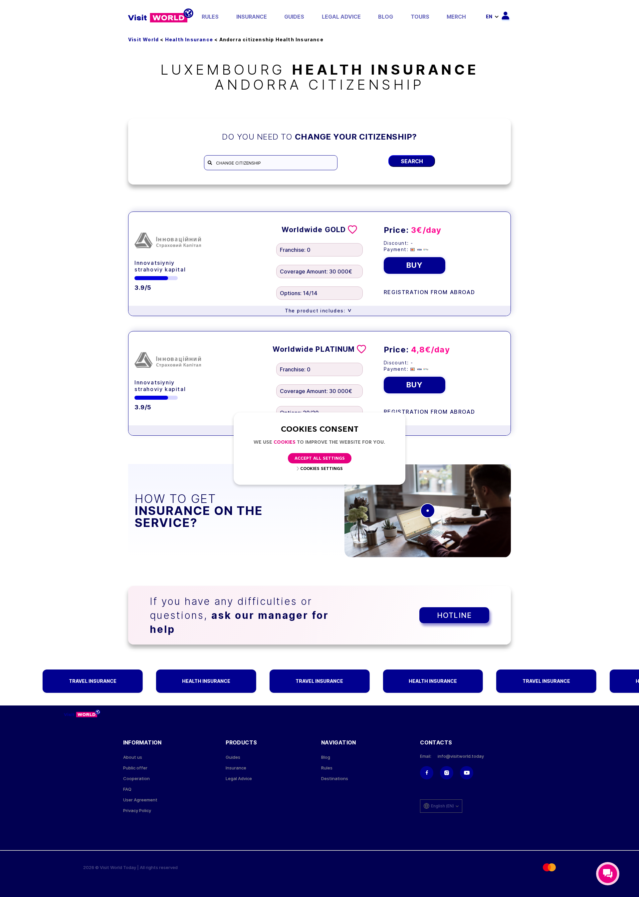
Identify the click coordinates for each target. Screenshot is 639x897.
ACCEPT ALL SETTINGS (320, 458)
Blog (385, 16)
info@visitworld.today (461, 756)
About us (132, 757)
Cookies (285, 442)
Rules (210, 16)
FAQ (127, 789)
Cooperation (136, 778)
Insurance (251, 16)
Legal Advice (341, 16)
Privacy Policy (137, 810)
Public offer (135, 768)
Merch (456, 16)
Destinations (334, 778)
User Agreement (140, 800)
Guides (294, 16)
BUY (414, 265)
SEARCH (412, 161)
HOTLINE (454, 615)
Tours (420, 16)
